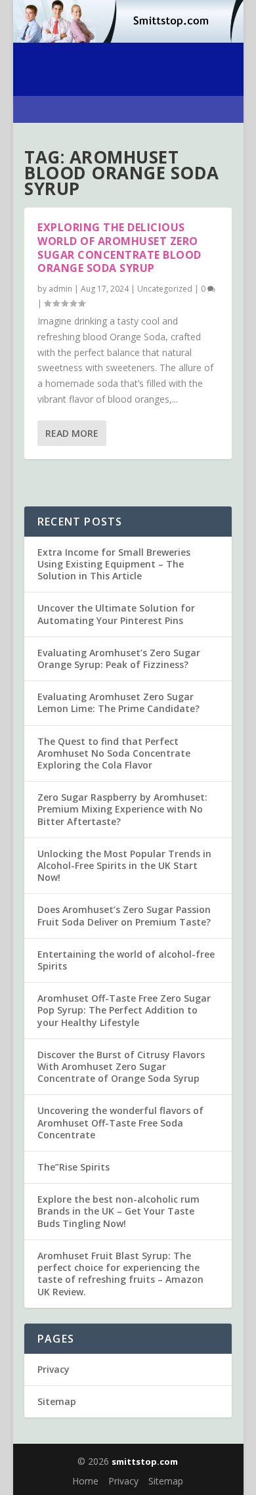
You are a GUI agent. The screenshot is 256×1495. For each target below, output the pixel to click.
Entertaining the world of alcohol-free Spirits (126, 960)
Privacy (53, 1369)
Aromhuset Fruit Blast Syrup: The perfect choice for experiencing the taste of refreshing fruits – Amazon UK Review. (120, 1273)
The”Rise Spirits (73, 1167)
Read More (71, 433)
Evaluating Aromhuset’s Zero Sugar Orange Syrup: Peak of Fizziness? (118, 658)
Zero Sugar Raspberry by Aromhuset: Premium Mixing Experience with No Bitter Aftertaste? (122, 809)
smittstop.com (145, 1461)
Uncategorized (164, 288)
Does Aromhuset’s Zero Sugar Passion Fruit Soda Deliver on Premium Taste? (124, 915)
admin (60, 288)
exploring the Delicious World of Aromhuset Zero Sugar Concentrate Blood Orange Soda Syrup (119, 247)
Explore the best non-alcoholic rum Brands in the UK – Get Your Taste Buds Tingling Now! (118, 1211)
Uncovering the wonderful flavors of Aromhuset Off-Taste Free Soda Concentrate (120, 1122)
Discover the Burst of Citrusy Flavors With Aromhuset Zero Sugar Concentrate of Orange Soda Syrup (121, 1066)
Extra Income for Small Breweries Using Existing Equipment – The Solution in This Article (113, 564)
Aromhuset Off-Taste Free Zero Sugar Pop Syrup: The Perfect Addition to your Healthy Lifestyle (124, 1010)
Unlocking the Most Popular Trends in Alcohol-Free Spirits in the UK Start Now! (124, 865)
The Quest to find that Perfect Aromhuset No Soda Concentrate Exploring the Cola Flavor (113, 753)
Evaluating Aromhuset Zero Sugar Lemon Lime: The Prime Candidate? (118, 702)
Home (85, 1481)
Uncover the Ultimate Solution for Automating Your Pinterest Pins (116, 614)
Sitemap (56, 1401)
